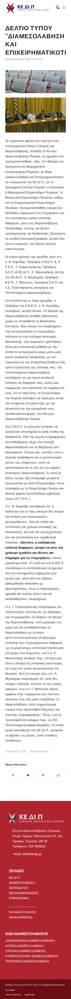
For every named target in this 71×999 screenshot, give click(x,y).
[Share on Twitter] (28, 775)
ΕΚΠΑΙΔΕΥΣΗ (18, 888)
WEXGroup (41, 751)
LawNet (11, 990)
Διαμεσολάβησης (20, 917)
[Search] (55, 7)
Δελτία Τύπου (34, 59)
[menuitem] (55, 7)
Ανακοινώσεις (14, 59)
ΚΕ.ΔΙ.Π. (15, 877)
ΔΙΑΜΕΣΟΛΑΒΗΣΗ (22, 883)
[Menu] (64, 7)
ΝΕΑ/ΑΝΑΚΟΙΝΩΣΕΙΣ (24, 893)
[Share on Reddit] (58, 775)
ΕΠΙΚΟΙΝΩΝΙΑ (19, 898)
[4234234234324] (35, 81)
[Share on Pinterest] (43, 775)
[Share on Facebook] (12, 775)
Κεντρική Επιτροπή (22, 912)
